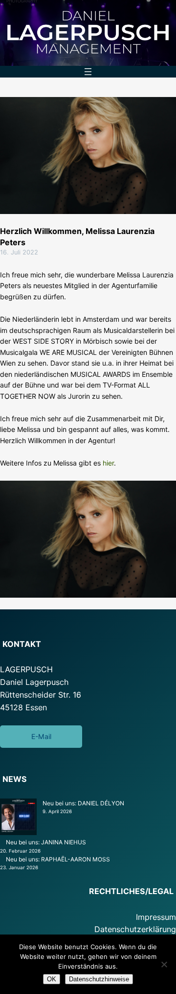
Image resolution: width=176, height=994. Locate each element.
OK (51, 979)
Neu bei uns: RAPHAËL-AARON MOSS (58, 859)
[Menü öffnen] (88, 72)
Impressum (156, 917)
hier (108, 463)
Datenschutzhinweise (99, 979)
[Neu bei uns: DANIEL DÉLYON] (18, 818)
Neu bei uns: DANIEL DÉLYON (83, 803)
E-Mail (41, 736)
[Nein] (164, 964)
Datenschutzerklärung (135, 929)
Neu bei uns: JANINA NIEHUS (46, 842)
